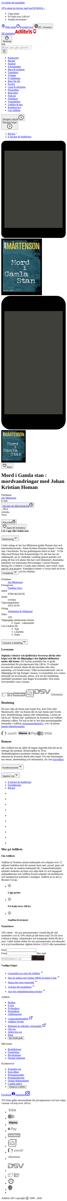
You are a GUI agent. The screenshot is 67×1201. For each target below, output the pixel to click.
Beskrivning (8, 539)
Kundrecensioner (10, 767)
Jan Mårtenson (8, 498)
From (4, 953)
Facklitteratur (14, 785)
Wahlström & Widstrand (20, 611)
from (3, 950)
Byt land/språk (16, 1038)
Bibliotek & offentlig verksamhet (24, 1026)
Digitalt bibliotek (16, 1058)
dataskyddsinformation (13, 726)
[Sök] (4, 51)
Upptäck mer (9, 776)
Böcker (11, 788)
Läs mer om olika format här (16, 506)
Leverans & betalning (12, 643)
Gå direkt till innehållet (13, 2)
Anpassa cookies (17, 1087)
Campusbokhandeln (18, 1018)
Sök (3, 44)
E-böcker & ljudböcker (19, 782)
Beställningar (14, 1049)
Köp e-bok (7, 522)
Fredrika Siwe (15, 588)
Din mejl (41, 956)
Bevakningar (14, 1055)
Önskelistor (14, 1052)
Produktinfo (8, 573)
